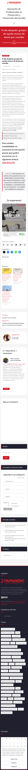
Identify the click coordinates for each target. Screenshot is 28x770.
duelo (12, 643)
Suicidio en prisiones (6, 702)
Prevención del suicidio (7, 691)
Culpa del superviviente (18, 639)
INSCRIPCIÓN (8, 162)
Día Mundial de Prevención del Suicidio (11, 650)
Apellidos (7, 496)
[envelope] (16, 244)
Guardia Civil (5, 678)
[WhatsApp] (24, 244)
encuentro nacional (6, 660)
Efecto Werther (16, 657)
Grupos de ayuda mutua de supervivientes (12, 674)
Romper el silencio (6, 695)
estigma (11, 664)
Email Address (9, 481)
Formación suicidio (14, 671)
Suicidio (10, 698)
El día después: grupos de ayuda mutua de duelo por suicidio (15, 43)
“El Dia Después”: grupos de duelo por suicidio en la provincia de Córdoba (6, 277)
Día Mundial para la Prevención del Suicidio (12, 653)
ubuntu (21, 709)
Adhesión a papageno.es (7, 632)
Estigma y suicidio (20, 664)
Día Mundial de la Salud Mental (9, 646)
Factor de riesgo (5, 667)
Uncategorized (16, 66)
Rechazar (14, 762)
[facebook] (3, 244)
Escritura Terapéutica (19, 660)
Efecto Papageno (6, 657)
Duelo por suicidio (21, 643)
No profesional (15, 506)
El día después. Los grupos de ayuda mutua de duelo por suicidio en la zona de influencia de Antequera (7, 296)
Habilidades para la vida (16, 678)
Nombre (7, 489)
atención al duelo (6, 636)
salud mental (16, 695)
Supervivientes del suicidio (8, 705)
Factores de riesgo (16, 667)
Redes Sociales (19, 691)
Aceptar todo (14, 759)
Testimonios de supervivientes (9, 709)
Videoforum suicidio (6, 712)
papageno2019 (7, 66)
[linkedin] (11, 244)
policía (17, 688)
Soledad (4, 698)
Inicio (14, 41)
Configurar (14, 766)
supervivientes (17, 702)
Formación (4, 671)
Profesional (14, 503)
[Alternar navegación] (14, 23)
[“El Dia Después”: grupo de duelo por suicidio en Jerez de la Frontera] (18, 271)
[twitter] (7, 244)
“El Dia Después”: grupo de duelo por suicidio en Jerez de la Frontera (17, 277)
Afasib (17, 632)
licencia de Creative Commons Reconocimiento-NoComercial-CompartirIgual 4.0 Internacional (13, 603)
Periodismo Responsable (7, 688)
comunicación (16, 636)
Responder (6, 388)
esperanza (4, 664)
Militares (18, 681)
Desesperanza (5, 643)
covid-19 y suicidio (6, 639)
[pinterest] (20, 244)
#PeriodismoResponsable (8, 629)
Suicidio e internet (19, 698)
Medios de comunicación (8, 681)
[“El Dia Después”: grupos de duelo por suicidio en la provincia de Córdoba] (7, 271)
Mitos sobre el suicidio (7, 684)
